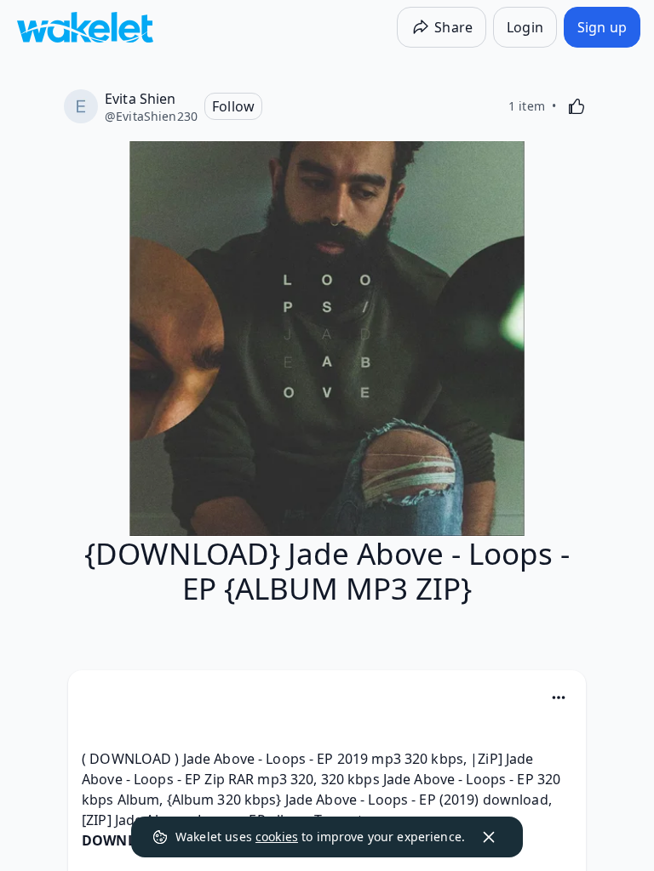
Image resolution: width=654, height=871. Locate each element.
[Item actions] (558, 697)
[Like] (576, 106)
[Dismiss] (488, 837)
